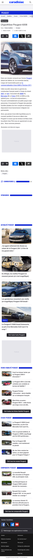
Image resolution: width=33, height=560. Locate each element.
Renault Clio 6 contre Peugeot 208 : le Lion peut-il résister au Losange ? (21, 493)
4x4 (8, 94)
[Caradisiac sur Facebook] (3, 525)
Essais (16, 16)
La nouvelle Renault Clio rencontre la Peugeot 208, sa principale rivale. (20, 475)
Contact (3, 535)
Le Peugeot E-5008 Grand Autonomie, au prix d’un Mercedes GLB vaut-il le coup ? (15, 326)
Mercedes (4, 96)
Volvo (13, 96)
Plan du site (20, 542)
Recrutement (4, 542)
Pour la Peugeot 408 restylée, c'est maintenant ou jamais (20, 443)
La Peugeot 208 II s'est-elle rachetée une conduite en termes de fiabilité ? (21, 384)
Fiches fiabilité (23, 16)
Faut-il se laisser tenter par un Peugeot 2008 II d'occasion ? (21, 375)
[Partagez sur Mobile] (29, 35)
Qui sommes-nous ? (22, 539)
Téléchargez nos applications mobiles (15, 531)
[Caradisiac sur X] (8, 525)
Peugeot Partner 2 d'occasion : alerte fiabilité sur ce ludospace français (21, 393)
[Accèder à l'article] (16, 236)
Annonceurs (20, 535)
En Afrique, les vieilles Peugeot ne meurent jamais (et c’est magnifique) (15, 275)
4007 (2, 94)
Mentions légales (5, 546)
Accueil (3, 16)
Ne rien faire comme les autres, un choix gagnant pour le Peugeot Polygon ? (21, 453)
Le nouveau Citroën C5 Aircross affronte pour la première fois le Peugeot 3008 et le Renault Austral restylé (21, 503)
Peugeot (5, 12)
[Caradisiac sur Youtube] (17, 525)
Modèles (9, 16)
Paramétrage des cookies (23, 549)
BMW (21, 94)
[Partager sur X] (22, 35)
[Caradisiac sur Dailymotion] (13, 525)
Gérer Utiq (20, 553)
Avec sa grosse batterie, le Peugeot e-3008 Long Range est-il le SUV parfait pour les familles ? (21, 434)
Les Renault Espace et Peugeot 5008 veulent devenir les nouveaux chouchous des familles (20, 484)
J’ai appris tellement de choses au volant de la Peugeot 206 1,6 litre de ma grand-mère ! (15, 248)
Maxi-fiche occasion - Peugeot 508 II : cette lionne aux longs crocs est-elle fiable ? (21, 403)
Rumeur (4, 21)
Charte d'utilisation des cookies (6, 550)
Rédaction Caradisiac (6, 539)
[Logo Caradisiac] (16, 3)
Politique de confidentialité (24, 546)
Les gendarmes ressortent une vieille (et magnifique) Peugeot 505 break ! (15, 300)
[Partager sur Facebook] (15, 35)
